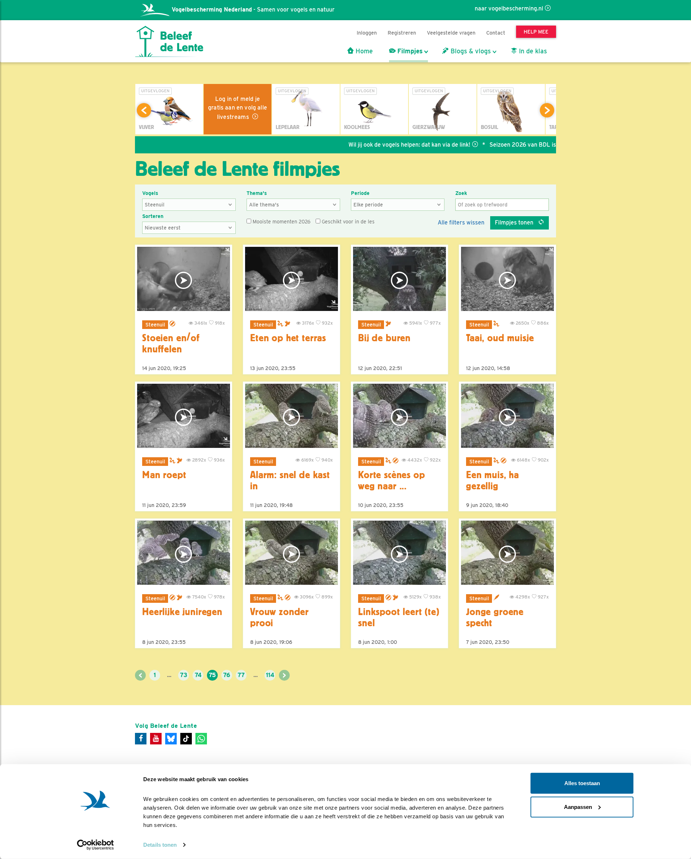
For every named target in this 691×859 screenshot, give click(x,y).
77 (241, 675)
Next (547, 110)
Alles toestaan (582, 783)
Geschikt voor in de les (347, 221)
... (169, 675)
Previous (144, 110)
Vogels (150, 193)
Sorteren (152, 216)
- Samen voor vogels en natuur (253, 9)
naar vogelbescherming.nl (509, 8)
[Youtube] (156, 738)
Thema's (257, 193)
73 (183, 675)
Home (363, 51)
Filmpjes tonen (515, 222)
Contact (495, 33)
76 (226, 675)
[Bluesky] (171, 738)
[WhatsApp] (201, 738)
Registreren (402, 33)
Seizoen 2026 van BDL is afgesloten (509, 144)
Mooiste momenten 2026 (281, 221)
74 (198, 675)
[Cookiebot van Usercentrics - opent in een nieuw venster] (95, 845)
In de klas (532, 51)
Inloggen (367, 33)
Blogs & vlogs (470, 51)
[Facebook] (140, 738)
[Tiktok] (186, 738)
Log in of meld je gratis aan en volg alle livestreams (237, 107)
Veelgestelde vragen (451, 33)
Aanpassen (578, 807)
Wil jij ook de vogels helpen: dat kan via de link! (381, 144)
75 (212, 675)
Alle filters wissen (461, 222)
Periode (360, 193)
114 (270, 675)
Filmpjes (409, 51)
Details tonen (160, 845)
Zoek (461, 193)
